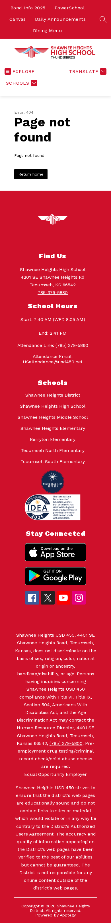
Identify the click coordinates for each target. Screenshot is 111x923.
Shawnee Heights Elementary (52, 428)
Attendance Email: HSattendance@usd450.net (53, 359)
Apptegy (68, 915)
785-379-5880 (53, 292)
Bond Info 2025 (28, 8)
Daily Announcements (60, 19)
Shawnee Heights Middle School (53, 417)
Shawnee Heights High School (52, 406)
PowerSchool (70, 8)
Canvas (17, 19)
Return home (30, 174)
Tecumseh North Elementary (53, 450)
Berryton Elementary (52, 439)
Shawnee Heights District (52, 395)
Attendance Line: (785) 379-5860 (52, 345)
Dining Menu (47, 30)
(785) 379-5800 (66, 743)
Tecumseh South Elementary (52, 461)
